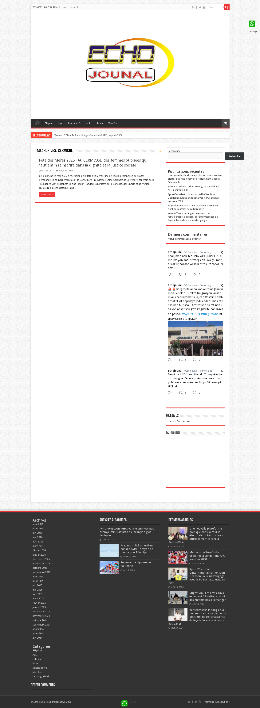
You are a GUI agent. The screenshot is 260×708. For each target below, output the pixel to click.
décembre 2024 (41, 611)
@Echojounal (190, 252)
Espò (60, 123)
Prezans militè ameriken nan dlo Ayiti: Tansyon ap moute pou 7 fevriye (136, 549)
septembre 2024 (41, 624)
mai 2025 (37, 589)
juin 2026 (37, 532)
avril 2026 (38, 541)
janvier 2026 (39, 554)
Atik (88, 123)
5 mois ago (206, 252)
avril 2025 (38, 594)
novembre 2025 (41, 563)
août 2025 (38, 576)
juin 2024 (37, 637)
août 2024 (38, 629)
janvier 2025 (39, 607)
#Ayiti (186, 314)
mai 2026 (37, 537)
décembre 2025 (41, 559)
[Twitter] (200, 7)
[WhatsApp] (253, 23)
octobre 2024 (40, 620)
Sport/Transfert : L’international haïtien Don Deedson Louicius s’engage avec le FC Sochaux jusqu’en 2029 (193, 198)
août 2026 (38, 524)
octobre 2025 (40, 567)
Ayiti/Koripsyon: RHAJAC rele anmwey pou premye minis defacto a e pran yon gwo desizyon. (127, 532)
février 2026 (39, 550)
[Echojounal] (130, 63)
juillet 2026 (38, 528)
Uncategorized (41, 676)
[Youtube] (203, 7)
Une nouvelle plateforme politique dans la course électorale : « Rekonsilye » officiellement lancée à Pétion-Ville (195, 179)
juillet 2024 (38, 633)
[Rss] (193, 7)
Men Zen (112, 123)
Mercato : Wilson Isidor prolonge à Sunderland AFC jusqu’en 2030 (88, 135)
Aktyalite (49, 123)
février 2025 (39, 602)
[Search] (227, 7)
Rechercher (174, 151)
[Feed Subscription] (160, 150)
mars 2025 (38, 598)
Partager (253, 31)
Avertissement (70, 7)
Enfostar (99, 123)
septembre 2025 (41, 572)
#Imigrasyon (210, 314)
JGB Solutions (222, 701)
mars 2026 (38, 546)
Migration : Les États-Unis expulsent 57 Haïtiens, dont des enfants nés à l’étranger (207, 596)
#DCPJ (195, 314)
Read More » (47, 194)
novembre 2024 (41, 615)
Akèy (37, 123)
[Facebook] (196, 7)
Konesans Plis (75, 123)
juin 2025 (37, 585)
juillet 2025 (38, 581)
